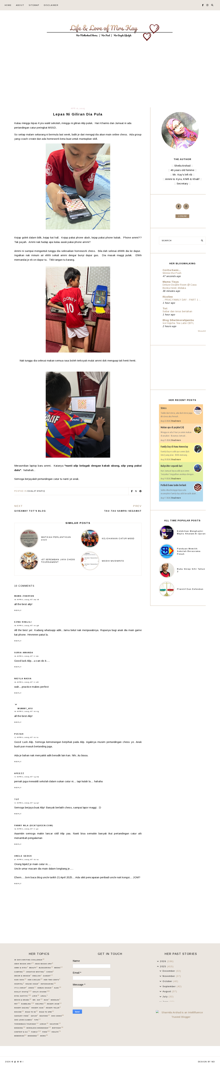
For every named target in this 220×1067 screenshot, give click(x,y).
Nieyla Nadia (23, 678)
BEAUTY (33, 968)
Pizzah (19, 734)
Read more (176, 421)
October (168, 981)
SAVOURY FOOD (21, 1016)
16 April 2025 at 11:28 (26, 682)
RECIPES (40, 1004)
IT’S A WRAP (20, 988)
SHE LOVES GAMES (23, 1020)
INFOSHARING (48, 984)
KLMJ (57, 988)
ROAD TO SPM (46, 1012)
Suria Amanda (23, 653)
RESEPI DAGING (22, 1008)
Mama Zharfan (24, 596)
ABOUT (20, 5)
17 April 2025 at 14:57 (26, 803)
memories (20, 1036)
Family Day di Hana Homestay (174, 446)
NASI (46, 1000)
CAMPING (19, 972)
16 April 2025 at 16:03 (26, 711)
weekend (33, 1036)
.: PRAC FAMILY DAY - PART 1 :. (181, 299)
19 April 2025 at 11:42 (26, 829)
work (44, 1036)
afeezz (19, 773)
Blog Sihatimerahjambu (178, 320)
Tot (16, 799)
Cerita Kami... (171, 270)
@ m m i (19, 1062)
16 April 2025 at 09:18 (26, 600)
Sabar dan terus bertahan (177, 311)
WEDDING (19, 1028)
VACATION (55, 1024)
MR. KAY (37, 1000)
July (166, 996)
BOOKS (58, 968)
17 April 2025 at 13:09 (26, 777)
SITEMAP (34, 5)
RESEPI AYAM (54, 1004)
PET (17, 1004)
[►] (158, 961)
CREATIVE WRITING (35, 972)
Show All (202, 331)
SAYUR (34, 1016)
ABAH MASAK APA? (24, 964)
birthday (57, 1028)
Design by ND (206, 1062)
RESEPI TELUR (53, 1008)
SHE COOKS (57, 1016)
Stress (164, 408)
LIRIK (35, 996)
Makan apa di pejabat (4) (172, 427)
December (169, 971)
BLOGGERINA (46, 968)
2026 (163, 961)
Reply (18, 610)
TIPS (37, 1020)
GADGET (48, 976)
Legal (44, 996)
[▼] (158, 966)
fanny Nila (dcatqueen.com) (33, 825)
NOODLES (55, 1000)
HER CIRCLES (35, 980)
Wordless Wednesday (38, 1028)
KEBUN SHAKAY (45, 988)
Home (8, 5)
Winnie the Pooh (172, 273)
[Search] (202, 240)
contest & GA (22, 1032)
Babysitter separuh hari (171, 466)
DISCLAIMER (51, 5)
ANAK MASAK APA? (44, 964)
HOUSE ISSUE (32, 984)
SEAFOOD (44, 1016)
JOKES (32, 988)
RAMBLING (27, 1004)
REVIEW (19, 1012)
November (169, 976)
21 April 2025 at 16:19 (26, 859)
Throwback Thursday (26, 1024)
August (167, 991)
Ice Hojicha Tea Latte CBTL (178, 323)
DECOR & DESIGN (22, 976)
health (56, 1032)
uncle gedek (23, 856)
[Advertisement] (110, 81)
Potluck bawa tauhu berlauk (173, 485)
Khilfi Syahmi (41, 992)
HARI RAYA (20, 980)
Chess (50, 972)
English (37, 976)
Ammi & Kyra (21, 968)
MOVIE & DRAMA (22, 1000)
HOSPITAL (19, 984)
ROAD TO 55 (31, 1012)
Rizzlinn (168, 296)
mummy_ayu (25, 708)
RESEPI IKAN (38, 1008)
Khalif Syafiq (36, 491)
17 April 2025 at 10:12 (26, 737)
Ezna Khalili (23, 622)
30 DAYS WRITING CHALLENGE (29, 960)
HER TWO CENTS (52, 980)
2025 (163, 966)
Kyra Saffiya (22, 996)
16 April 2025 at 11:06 (26, 656)
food (46, 1032)
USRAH (44, 1024)
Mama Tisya (171, 281)
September (170, 986)
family (36, 1032)
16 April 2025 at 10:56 (26, 626)
